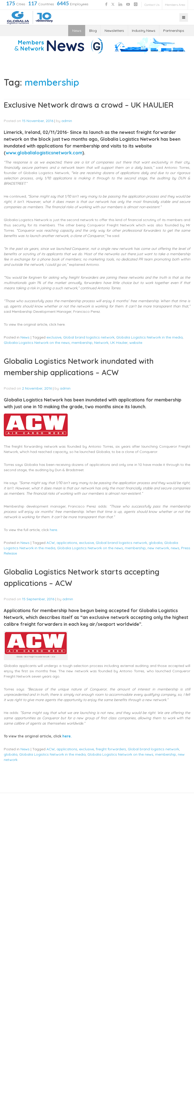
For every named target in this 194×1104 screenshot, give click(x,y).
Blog (93, 30)
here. (55, 529)
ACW (50, 542)
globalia (155, 542)
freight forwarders (111, 749)
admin (66, 120)
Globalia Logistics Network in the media (149, 337)
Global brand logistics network (88, 337)
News (76, 30)
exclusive (53, 337)
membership (81, 342)
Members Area (175, 5)
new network (158, 548)
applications (67, 542)
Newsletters (114, 30)
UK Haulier (119, 342)
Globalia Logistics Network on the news (37, 342)
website (135, 342)
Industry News (143, 30)
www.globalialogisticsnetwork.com (44, 153)
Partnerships (173, 30)
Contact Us (151, 5)
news (175, 548)
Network (101, 342)
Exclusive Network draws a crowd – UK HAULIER (89, 105)
